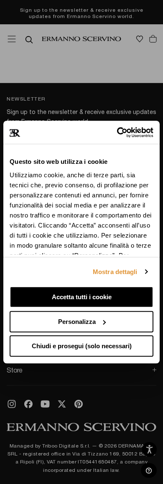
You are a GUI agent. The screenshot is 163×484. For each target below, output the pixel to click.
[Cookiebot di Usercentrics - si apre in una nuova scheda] (117, 132)
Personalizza (77, 321)
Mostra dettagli (115, 271)
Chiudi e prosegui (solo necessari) (82, 345)
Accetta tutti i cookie (82, 296)
